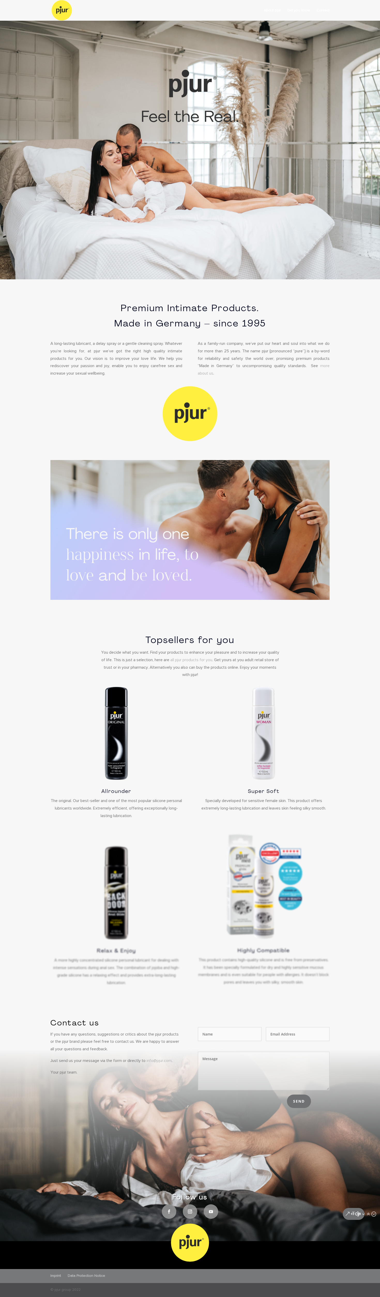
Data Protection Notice (86, 1276)
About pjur (272, 10)
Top (356, 1213)
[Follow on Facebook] (169, 1211)
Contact (323, 10)
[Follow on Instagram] (190, 1211)
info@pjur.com (159, 1061)
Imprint (55, 1276)
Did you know (298, 10)
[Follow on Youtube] (211, 1211)
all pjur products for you (191, 660)
